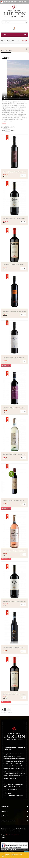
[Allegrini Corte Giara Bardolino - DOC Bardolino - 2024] (14, 388)
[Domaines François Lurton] (14, 11)
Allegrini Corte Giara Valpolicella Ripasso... (14, 647)
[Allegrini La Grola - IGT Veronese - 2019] (14, 198)
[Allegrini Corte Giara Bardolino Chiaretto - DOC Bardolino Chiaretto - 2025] (14, 531)
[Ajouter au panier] (21, 175)
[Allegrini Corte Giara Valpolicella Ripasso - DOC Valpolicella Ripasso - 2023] (14, 627)
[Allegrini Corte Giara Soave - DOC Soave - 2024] (14, 434)
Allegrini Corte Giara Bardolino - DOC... (14, 408)
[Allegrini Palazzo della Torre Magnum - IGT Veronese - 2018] (14, 245)
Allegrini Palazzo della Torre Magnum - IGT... (14, 265)
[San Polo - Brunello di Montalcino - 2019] (14, 481)
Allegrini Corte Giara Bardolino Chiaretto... (14, 551)
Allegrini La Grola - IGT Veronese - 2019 (14, 218)
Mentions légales (5, 829)
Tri (1, 127)
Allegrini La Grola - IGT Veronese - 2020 (14, 601)
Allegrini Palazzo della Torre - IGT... (14, 694)
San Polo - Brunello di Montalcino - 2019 (14, 500)
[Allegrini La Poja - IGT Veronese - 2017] (14, 152)
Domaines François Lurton (12, 835)
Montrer (3, 130)
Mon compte (4, 811)
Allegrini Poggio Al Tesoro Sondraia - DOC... (14, 311)
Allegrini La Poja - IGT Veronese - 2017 (14, 172)
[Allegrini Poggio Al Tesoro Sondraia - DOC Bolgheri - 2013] (14, 291)
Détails (4, 123)
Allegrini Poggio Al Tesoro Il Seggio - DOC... (14, 357)
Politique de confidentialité (18, 829)
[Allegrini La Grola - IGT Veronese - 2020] (14, 581)
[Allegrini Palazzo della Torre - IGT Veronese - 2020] (14, 674)
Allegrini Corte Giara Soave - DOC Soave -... (14, 454)
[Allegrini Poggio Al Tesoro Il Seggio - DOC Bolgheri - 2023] (14, 337)
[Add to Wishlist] (24, 175)
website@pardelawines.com (15, 795)
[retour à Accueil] (2, 40)
